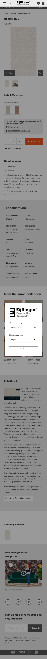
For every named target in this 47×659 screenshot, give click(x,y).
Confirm (23, 349)
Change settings (9, 656)
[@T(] (4, 3)
